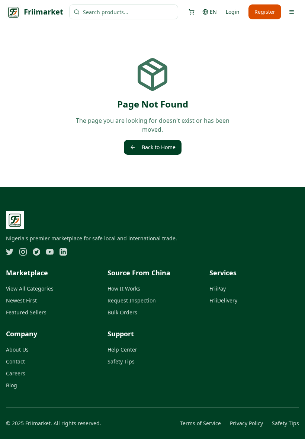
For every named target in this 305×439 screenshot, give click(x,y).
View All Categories (30, 288)
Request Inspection (131, 300)
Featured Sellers (26, 312)
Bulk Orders (122, 312)
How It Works (123, 288)
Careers (15, 373)
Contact (15, 361)
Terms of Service (200, 423)
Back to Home (159, 147)
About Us (17, 349)
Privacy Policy (246, 423)
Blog (11, 385)
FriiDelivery (223, 300)
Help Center (122, 349)
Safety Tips (121, 361)
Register (264, 11)
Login (233, 11)
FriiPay (217, 288)
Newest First (21, 300)
